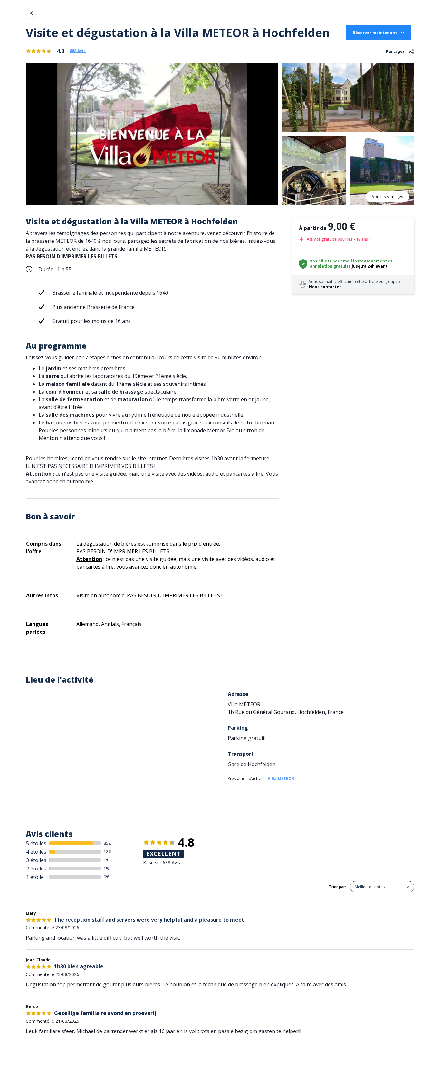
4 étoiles (36, 851)
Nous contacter (325, 287)
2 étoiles (36, 868)
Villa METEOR (281, 778)
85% (108, 843)
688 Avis (78, 50)
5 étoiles (36, 843)
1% (107, 860)
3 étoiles (36, 860)
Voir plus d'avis (79, 1063)
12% (108, 851)
